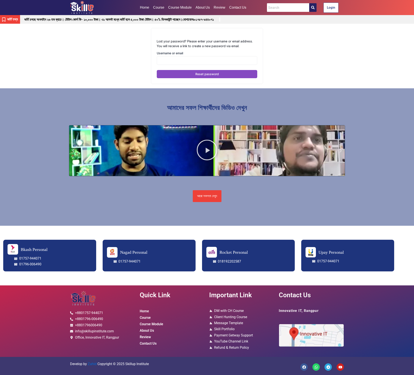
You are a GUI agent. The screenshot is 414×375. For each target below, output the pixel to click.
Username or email (170, 53)
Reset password (207, 74)
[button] (73, 151)
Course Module (180, 7)
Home (144, 7)
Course (158, 7)
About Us (203, 7)
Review (219, 7)
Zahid (92, 364)
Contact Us (237, 7)
